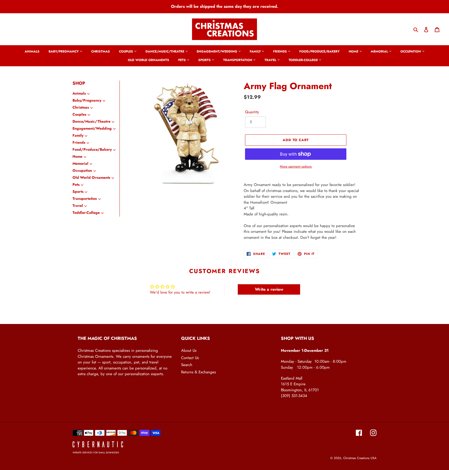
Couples (79, 114)
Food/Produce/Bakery (92, 149)
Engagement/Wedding (92, 128)
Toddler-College (86, 212)
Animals (79, 93)
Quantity (252, 112)
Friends (78, 142)
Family (77, 135)
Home (77, 156)
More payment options (296, 166)
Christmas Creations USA (360, 458)
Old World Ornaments (91, 177)
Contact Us (190, 358)
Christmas (80, 107)
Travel (77, 205)
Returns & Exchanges (198, 372)
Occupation (82, 170)
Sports (77, 191)
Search (186, 365)
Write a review (269, 289)
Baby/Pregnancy (86, 100)
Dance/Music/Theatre (91, 121)
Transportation (84, 198)
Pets (76, 184)
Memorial (80, 163)
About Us (188, 350)
